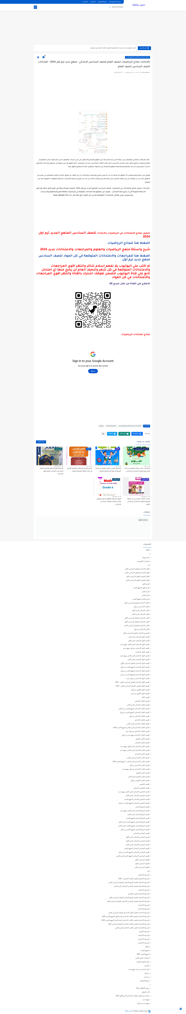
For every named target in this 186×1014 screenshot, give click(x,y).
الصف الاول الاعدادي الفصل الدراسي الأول (135, 663)
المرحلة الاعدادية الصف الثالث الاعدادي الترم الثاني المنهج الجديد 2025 (125, 920)
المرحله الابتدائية (143, 935)
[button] (137, 434)
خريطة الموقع (102, 2)
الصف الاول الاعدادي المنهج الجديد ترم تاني (134, 674)
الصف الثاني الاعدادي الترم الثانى (138, 758)
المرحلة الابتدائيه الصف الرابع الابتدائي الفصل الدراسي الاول (129, 897)
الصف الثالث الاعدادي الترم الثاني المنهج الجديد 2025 (131, 727)
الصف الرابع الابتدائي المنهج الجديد (137, 818)
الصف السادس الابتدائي (141, 833)
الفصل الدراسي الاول (142, 863)
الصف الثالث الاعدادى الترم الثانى (137, 724)
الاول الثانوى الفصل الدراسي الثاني (137, 580)
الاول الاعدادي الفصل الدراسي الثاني (137, 572)
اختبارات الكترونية (143, 561)
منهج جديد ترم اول (143, 1003)
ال (148, 565)
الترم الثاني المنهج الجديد (140, 599)
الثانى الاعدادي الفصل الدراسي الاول (137, 618)
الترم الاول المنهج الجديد (141, 588)
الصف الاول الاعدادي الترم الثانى (138, 659)
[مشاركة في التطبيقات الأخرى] (103, 434)
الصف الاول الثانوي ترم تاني (140, 693)
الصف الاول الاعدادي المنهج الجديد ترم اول (135, 671)
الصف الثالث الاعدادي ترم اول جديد (137, 731)
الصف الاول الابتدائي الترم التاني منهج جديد (134, 644)
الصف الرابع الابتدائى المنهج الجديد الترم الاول (134, 822)
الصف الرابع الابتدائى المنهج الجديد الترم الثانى (133, 826)
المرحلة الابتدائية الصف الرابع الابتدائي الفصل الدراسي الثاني (128, 882)
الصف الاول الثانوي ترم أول (140, 690)
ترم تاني (146, 977)
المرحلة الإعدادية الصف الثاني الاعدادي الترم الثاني (132, 928)
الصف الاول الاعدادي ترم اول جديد (137, 678)
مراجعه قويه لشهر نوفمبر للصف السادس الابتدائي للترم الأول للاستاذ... (51, 471)
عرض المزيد (41, 442)
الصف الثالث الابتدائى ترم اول (139, 716)
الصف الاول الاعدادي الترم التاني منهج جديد (134, 656)
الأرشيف (93, 2)
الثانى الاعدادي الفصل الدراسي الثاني (136, 625)
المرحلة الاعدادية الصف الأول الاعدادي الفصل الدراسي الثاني (128, 913)
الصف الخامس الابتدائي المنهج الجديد (136, 799)
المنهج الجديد (144, 950)
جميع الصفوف (144, 981)
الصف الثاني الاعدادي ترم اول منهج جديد (135, 769)
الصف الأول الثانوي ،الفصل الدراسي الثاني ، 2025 (132, 686)
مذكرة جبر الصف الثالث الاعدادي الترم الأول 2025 (132, 996)
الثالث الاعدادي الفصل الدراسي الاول (136, 603)
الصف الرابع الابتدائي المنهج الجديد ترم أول (135, 829)
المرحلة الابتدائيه (143, 890)
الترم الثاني (145, 595)
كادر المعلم (145, 992)
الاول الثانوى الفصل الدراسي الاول (137, 576)
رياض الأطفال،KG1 (142, 988)
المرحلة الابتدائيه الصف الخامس (138, 894)
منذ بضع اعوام (58, 466)
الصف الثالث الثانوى (142, 739)
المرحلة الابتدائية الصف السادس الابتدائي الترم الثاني (131, 886)
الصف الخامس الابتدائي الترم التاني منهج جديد (133, 792)
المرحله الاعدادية (143, 939)
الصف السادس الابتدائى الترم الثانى (137, 845)
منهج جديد (146, 999)
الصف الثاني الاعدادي (142, 754)
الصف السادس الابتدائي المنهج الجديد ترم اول (134, 852)
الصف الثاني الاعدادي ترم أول (139, 765)
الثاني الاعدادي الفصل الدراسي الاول (137, 622)
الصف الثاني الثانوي (142, 773)
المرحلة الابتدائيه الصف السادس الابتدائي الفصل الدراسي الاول (128, 901)
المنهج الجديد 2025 (143, 954)
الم (148, 871)
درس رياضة (139, 5)
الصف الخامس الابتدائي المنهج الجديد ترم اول (134, 803)
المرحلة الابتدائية (117, 7)
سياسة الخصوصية (115, 2)
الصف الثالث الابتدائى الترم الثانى (138, 705)
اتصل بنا (85, 2)
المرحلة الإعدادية (143, 905)
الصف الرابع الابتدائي (142, 807)
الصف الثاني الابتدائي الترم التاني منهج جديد (134, 750)
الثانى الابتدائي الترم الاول (140, 610)
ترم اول (101, 426)
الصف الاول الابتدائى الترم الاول (138, 640)
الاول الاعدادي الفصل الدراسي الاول (137, 569)
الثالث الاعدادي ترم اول (141, 606)
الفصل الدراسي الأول (142, 860)
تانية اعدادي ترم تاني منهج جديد (138, 969)
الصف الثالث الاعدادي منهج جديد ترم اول (135, 735)
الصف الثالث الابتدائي (142, 701)
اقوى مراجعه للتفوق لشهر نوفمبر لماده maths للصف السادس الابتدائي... (109, 501)
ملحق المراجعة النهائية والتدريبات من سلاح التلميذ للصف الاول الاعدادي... (110, 48)
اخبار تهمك (145, 557)
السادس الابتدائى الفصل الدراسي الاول (136, 633)
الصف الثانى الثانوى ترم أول (139, 780)
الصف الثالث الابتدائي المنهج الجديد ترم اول (134, 712)
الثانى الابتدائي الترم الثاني (140, 614)
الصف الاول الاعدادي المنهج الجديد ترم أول (135, 667)
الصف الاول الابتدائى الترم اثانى (138, 637)
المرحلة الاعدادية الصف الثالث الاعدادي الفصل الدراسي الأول (128, 924)
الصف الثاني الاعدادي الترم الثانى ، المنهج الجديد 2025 (131, 761)
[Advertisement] (93, 28)
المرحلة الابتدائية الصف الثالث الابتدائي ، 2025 (133, 879)
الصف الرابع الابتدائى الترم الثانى (138, 814)
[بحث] (35, 7)
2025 (147, 550)
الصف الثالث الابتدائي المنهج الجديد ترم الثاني (133, 708)
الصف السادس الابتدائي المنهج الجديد (137, 57)
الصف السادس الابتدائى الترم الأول (137, 837)
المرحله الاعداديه (143, 943)
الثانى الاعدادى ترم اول (141, 629)
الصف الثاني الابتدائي (142, 742)
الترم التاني (145, 591)
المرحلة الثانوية (144, 931)
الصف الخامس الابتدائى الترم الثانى (137, 795)
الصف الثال (145, 697)
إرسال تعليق (143, 520)
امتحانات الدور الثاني (142, 958)
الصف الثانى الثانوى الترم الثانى (138, 777)
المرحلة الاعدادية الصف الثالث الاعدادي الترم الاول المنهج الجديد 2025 (125, 916)
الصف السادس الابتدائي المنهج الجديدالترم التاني (132, 856)
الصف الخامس (144, 784)
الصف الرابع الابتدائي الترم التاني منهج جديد (134, 811)
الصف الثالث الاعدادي (142, 720)
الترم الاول (145, 584)
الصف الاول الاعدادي (142, 652)
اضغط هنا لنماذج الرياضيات (128, 243)
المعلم (147, 947)
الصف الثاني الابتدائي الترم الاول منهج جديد (134, 746)
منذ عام (146, 466)
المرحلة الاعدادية (143, 909)
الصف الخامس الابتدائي (141, 788)
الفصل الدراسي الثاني (141, 867)
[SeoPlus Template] (149, 1011)
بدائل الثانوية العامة (143, 962)
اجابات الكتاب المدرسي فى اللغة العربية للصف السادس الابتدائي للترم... (138, 501)
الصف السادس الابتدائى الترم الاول (137, 841)
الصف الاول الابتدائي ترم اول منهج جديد (136, 648)
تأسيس (146, 965)
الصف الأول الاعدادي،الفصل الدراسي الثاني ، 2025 (132, 682)
